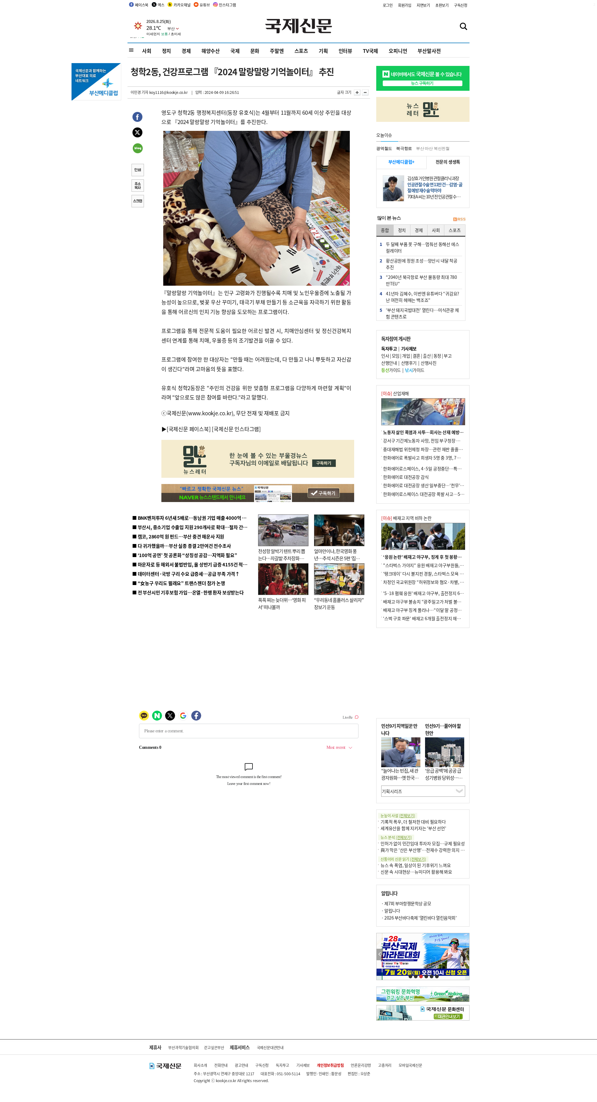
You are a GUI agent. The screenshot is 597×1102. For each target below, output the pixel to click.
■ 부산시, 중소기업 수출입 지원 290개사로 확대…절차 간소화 (192, 527)
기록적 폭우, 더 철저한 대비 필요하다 (413, 821)
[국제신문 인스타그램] (236, 429)
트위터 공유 (137, 133)
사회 (146, 50)
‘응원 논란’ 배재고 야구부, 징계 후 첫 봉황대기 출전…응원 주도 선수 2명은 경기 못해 (458, 557)
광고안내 (241, 1065)
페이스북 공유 (137, 118)
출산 (427, 356)
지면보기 (423, 5)
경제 (186, 50)
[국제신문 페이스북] (189, 429)
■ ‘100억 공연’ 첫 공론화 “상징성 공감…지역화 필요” (184, 555)
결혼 (416, 356)
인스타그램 (227, 4)
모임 (396, 356)
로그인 (388, 5)
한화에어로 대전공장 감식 (405, 477)
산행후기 (409, 363)
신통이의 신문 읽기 (403, 859)
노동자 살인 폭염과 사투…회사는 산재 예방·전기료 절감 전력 (437, 432)
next (466, 954)
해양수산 (210, 50)
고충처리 (384, 1065)
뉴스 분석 (396, 837)
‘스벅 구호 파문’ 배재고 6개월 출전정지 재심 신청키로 (430, 618)
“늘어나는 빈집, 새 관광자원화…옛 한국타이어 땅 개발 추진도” (400, 777)
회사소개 (200, 1065)
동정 (437, 356)
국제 (235, 50)
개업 (406, 356)
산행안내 (389, 363)
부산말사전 (429, 50)
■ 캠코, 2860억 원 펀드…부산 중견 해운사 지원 (178, 536)
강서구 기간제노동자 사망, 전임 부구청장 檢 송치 (426, 440)
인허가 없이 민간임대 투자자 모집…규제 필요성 (423, 843)
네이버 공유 (137, 149)
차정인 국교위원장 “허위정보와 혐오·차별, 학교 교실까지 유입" (439, 582)
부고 (447, 356)
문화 (255, 50)
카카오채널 (182, 4)
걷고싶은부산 (214, 1047)
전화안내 (221, 1065)
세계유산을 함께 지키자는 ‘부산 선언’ (413, 828)
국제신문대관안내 (270, 1047)
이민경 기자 (139, 92)
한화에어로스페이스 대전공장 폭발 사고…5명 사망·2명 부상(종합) (442, 494)
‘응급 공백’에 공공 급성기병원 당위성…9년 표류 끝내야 (443, 777)
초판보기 (442, 5)
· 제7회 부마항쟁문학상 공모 (406, 903)
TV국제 (370, 50)
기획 (323, 50)
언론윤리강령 (361, 1065)
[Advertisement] (423, 673)
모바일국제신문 (410, 1065)
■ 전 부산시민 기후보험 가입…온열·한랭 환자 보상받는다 (188, 592)
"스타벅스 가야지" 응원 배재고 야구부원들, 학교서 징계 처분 (436, 565)
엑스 (161, 4)
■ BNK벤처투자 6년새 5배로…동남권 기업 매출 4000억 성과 (191, 517)
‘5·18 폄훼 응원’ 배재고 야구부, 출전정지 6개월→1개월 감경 (437, 593)
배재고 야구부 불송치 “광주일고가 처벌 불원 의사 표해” (432, 601)
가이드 (391, 370)
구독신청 (460, 5)
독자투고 (282, 1065)
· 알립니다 (390, 910)
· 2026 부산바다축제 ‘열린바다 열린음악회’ (418, 918)
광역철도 (384, 148)
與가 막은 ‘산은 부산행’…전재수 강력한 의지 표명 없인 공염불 (435, 850)
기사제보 (303, 1065)
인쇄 (137, 171)
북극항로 (404, 148)
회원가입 (404, 5)
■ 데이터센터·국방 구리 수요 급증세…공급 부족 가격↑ (186, 573)
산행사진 (428, 363)
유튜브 (205, 4)
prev (380, 954)
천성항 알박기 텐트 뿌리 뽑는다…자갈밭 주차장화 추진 (281, 558)
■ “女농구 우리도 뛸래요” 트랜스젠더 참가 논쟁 (178, 583)
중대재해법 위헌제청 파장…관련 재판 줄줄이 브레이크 (431, 449)
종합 (385, 230)
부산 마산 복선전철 (433, 148)
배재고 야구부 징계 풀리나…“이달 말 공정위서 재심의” (431, 610)
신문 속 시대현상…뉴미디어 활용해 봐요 (416, 872)
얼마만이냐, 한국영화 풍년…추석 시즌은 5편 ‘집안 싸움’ (337, 558)
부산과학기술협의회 (183, 1047)
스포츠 (301, 50)
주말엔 (277, 50)
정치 (166, 50)
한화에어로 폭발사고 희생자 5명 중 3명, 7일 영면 (426, 457)
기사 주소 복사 (137, 186)
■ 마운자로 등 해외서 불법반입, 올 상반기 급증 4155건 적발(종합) (195, 564)
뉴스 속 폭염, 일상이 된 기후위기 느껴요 (416, 865)
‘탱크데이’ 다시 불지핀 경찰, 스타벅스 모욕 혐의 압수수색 (433, 573)
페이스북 (141, 4)
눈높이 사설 (398, 815)
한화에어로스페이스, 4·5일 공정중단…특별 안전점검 (430, 468)
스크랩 (137, 202)
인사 (385, 356)
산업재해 (395, 393)
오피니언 (398, 50)
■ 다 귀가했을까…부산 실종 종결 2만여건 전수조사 (181, 545)
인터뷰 (345, 50)
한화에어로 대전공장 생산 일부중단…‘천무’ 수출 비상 (430, 485)
